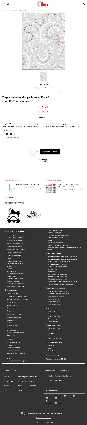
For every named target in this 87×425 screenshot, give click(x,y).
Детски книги (52, 311)
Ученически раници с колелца (57, 264)
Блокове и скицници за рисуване (58, 245)
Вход (5, 390)
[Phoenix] (32, 215)
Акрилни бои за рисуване (15, 240)
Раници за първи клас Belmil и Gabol (59, 261)
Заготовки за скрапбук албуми (16, 308)
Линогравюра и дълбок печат (16, 286)
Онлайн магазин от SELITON (43, 423)
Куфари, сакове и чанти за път (57, 276)
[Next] (40, 189)
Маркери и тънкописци (14, 252)
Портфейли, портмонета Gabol (57, 279)
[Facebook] (47, 385)
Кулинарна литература (55, 316)
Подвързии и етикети (13, 347)
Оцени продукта (44, 84)
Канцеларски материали (55, 288)
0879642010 (59, 380)
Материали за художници (14, 231)
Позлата (9, 268)
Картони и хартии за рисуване (16, 278)
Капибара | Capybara (54, 338)
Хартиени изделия (53, 299)
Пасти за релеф (11, 276)
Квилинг (9, 322)
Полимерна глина (12, 293)
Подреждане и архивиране (56, 297)
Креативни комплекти (55, 331)
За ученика (9, 339)
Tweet (62, 92)
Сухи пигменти (11, 266)
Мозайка (9, 327)
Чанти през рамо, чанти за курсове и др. (60, 284)
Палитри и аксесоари (13, 281)
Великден (51, 345)
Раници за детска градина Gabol (58, 266)
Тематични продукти (54, 342)
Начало (3, 10)
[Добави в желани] (83, 145)
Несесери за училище (13, 351)
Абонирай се (10, 197)
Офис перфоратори (54, 304)
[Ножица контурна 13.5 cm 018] (10, 188)
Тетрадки (10, 345)
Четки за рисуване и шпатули (16, 249)
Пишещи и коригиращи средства (58, 291)
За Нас (6, 386)
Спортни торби (52, 269)
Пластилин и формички (55, 243)
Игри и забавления (53, 325)
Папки (50, 240)
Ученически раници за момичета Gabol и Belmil (63, 256)
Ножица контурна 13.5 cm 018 (27, 184)
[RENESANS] (14, 215)
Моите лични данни (43, 418)
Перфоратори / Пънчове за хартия (17, 296)
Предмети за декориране (14, 317)
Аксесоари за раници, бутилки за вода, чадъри (62, 281)
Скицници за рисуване (14, 255)
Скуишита (51, 333)
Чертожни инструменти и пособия (58, 235)
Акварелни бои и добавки (15, 237)
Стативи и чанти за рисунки (15, 283)
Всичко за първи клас (13, 342)
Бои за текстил (11, 271)
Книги (48, 308)
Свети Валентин (53, 351)
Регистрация (21, 381)
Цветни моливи (12, 356)
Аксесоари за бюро (54, 301)
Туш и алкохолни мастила (15, 263)
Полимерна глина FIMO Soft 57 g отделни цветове (68, 185)
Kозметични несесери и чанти (57, 274)
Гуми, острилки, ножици (55, 237)
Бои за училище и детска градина (17, 361)
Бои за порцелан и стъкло (15, 273)
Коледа (50, 348)
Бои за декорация (12, 330)
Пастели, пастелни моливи (15, 261)
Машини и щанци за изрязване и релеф (19, 299)
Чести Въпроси (22, 377)
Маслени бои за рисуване (15, 243)
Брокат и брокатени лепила (15, 332)
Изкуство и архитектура (55, 314)
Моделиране (10, 320)
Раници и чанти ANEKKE (56, 359)
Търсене (20, 390)
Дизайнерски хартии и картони (39, 10)
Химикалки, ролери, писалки (16, 353)
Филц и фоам (11, 335)
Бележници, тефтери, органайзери (58, 293)
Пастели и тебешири (54, 232)
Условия (32, 381)
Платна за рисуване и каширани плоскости (20, 235)
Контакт (19, 386)
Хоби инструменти (12, 325)
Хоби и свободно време (55, 319)
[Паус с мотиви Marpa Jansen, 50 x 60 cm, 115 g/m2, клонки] (43, 69)
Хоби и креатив (12, 10)
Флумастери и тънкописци (56, 230)
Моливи (9, 258)
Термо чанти (52, 271)
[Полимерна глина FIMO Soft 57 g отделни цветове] (51, 188)
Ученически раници (53, 253)
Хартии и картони (23, 10)
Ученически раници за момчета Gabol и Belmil (62, 259)
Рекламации (8, 381)
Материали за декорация (14, 314)
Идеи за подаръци (53, 355)
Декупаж (9, 311)
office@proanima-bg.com (62, 376)
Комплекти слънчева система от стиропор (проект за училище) (64, 248)
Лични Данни (34, 377)
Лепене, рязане (11, 302)
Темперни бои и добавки (14, 246)
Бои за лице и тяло (54, 328)
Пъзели (50, 336)
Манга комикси (53, 321)
